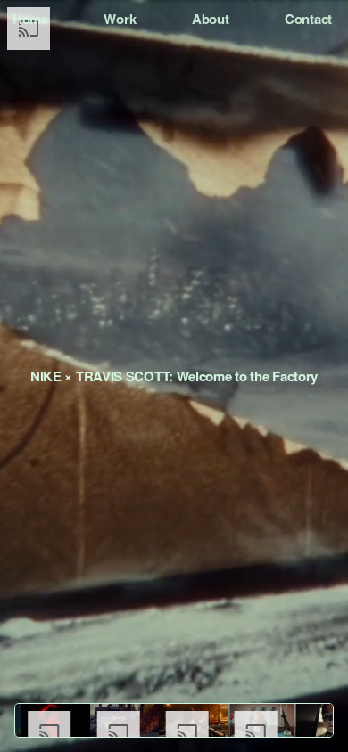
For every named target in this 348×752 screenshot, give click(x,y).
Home (30, 19)
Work (120, 19)
